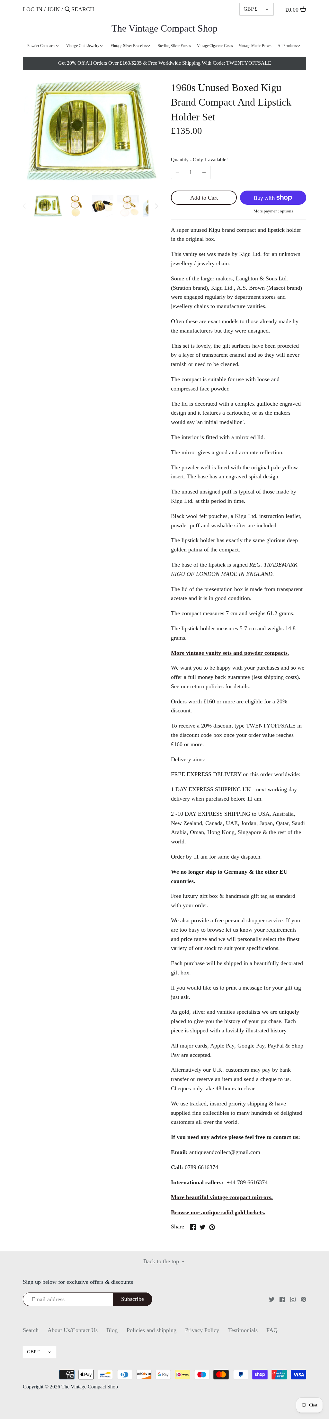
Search (31, 1330)
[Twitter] (271, 1299)
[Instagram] (293, 1299)
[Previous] (25, 206)
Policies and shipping (151, 1330)
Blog (112, 1330)
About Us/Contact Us (73, 1330)
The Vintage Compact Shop (164, 28)
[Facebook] (282, 1299)
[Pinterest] (303, 1299)
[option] (47, 206)
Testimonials (243, 1330)
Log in (32, 9)
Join (53, 9)
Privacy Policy (202, 1330)
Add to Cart (204, 197)
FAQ (272, 1330)
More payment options (273, 211)
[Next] (156, 206)
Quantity (199, 160)
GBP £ (250, 9)
